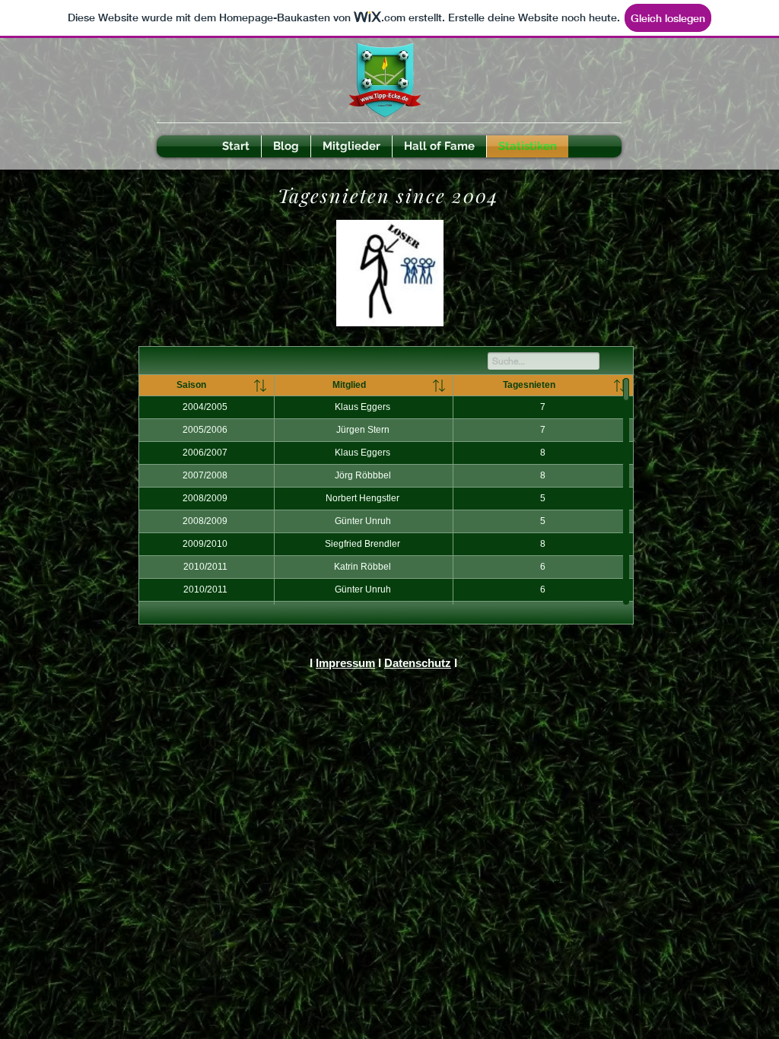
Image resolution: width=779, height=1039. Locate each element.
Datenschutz (417, 662)
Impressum (345, 662)
